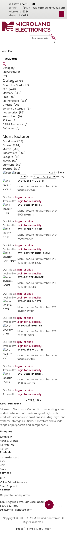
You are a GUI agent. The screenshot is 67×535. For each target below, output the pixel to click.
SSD (2, 461)
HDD (2, 465)
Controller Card (9, 457)
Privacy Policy (42, 529)
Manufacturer (11, 72)
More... (4, 469)
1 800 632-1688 (9, 506)
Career (4, 448)
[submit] (54, 38)
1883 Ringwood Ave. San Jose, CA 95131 (23, 502)
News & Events (9, 441)
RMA (2, 478)
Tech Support (8, 486)
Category (8, 68)
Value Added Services (13, 482)
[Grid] (16, 172)
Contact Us (7, 444)
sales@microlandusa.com (49, 7)
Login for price (24, 197)
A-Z (5, 75)
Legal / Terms (24, 529)
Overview (6, 437)
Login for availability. (29, 201)
